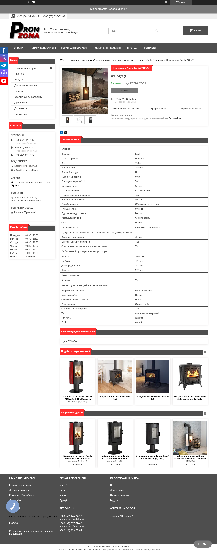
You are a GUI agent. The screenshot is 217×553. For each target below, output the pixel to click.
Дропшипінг (21, 102)
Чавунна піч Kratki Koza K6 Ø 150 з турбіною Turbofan (190, 397)
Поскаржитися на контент (120, 550)
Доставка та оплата (25, 85)
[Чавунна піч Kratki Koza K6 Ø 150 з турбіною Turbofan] (190, 377)
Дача (62, 490)
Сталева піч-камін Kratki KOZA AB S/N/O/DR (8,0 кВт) (152, 457)
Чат (205, 544)
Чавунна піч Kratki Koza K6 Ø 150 (115, 397)
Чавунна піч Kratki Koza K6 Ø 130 (153, 397)
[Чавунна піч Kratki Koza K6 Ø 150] (115, 377)
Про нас (132, 48)
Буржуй (63, 500)
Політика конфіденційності (148, 550)
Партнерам (20, 114)
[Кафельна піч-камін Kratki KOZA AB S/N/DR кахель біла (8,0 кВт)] (190, 438)
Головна (18, 48)
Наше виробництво (119, 495)
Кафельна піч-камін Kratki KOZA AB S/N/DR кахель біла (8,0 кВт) (190, 458)
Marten (63, 495)
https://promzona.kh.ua (25, 166)
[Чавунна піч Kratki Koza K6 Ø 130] (152, 377)
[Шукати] (156, 31)
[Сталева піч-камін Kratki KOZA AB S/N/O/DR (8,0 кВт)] (152, 438)
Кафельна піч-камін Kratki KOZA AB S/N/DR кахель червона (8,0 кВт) (77, 399)
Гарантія (19, 91)
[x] (65, 133)
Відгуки (18, 79)
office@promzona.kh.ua (26, 170)
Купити (124, 90)
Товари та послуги (42, 48)
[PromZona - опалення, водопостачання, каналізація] (24, 31)
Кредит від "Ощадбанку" (28, 96)
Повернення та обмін (107, 48)
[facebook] (61, 133)
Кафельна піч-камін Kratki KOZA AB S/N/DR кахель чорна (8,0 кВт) (115, 458)
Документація (22, 108)
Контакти (150, 48)
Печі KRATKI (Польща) (151, 60)
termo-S (63, 485)
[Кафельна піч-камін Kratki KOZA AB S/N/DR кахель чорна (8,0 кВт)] (115, 438)
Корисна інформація (74, 48)
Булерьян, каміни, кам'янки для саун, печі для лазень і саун (103, 60)
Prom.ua (125, 547)
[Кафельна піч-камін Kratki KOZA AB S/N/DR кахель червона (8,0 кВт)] (77, 377)
